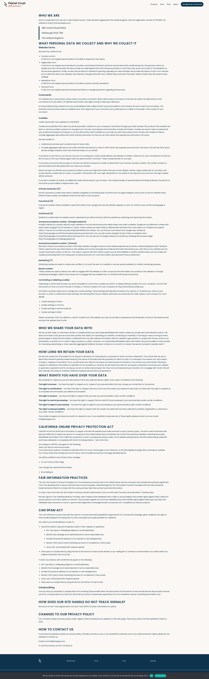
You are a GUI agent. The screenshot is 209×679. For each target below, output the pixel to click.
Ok (152, 675)
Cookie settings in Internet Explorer (56, 308)
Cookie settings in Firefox (51, 301)
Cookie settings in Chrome (52, 305)
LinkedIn (153, 661)
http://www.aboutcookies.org (130, 286)
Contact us (67, 645)
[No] (206, 676)
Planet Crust (71, 661)
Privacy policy (160, 675)
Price (124, 661)
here (78, 109)
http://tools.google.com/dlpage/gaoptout (57, 239)
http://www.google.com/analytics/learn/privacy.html (62, 236)
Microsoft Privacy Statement (127, 255)
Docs (96, 661)
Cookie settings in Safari (51, 312)
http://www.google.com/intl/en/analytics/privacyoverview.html (66, 233)
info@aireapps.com (47, 419)
